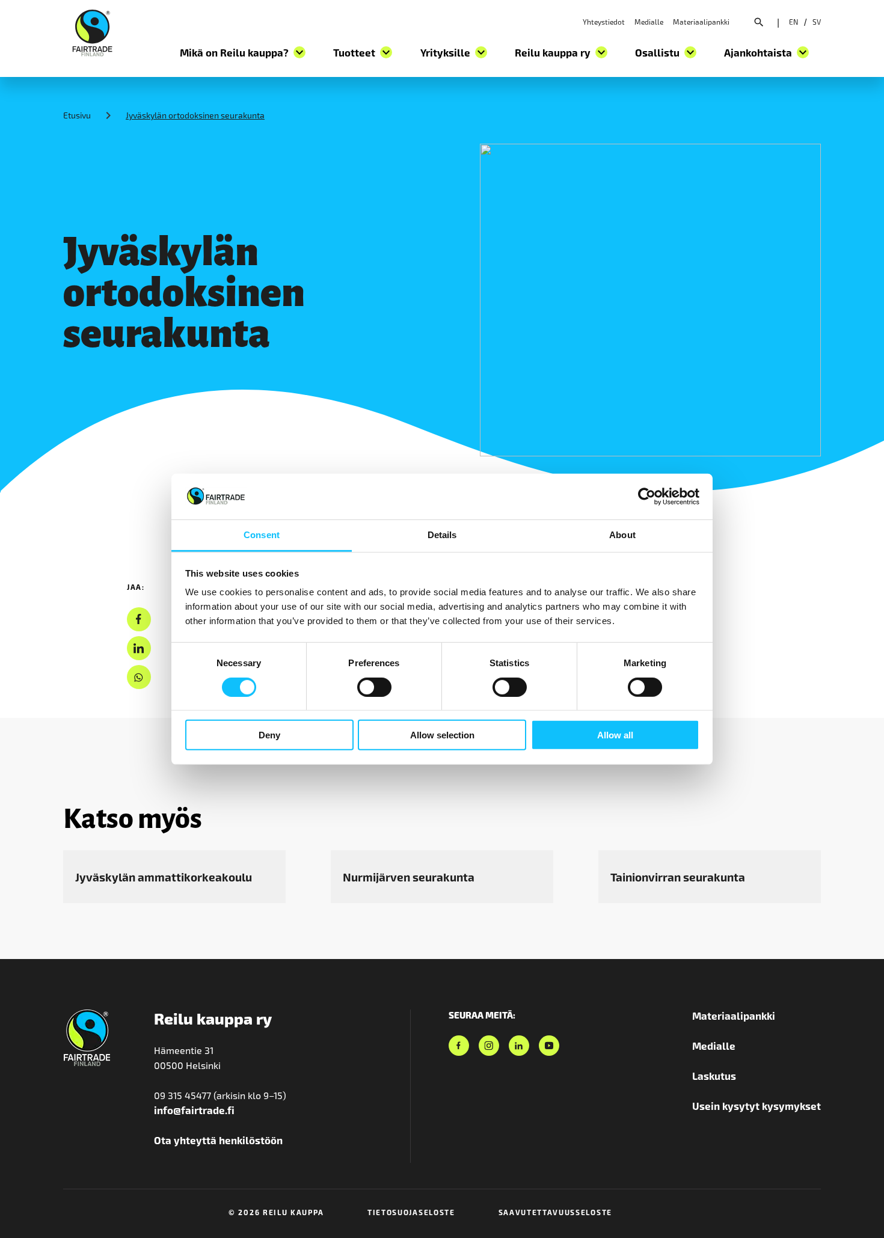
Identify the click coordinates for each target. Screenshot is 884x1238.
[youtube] (549, 1045)
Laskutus (714, 1076)
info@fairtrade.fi (194, 1110)
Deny (269, 735)
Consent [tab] (262, 535)
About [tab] (622, 535)
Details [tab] (442, 535)
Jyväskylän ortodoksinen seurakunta (195, 115)
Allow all (615, 735)
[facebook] (138, 619)
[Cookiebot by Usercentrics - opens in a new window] (646, 497)
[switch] (374, 686)
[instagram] (489, 1045)
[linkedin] (138, 648)
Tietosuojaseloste (411, 1212)
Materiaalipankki (701, 21)
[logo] (92, 31)
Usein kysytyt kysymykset (756, 1106)
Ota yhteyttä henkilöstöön (218, 1140)
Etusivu (77, 115)
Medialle (648, 21)
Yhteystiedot (604, 21)
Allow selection (442, 735)
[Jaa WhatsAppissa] (138, 677)
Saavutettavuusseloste (555, 1212)
